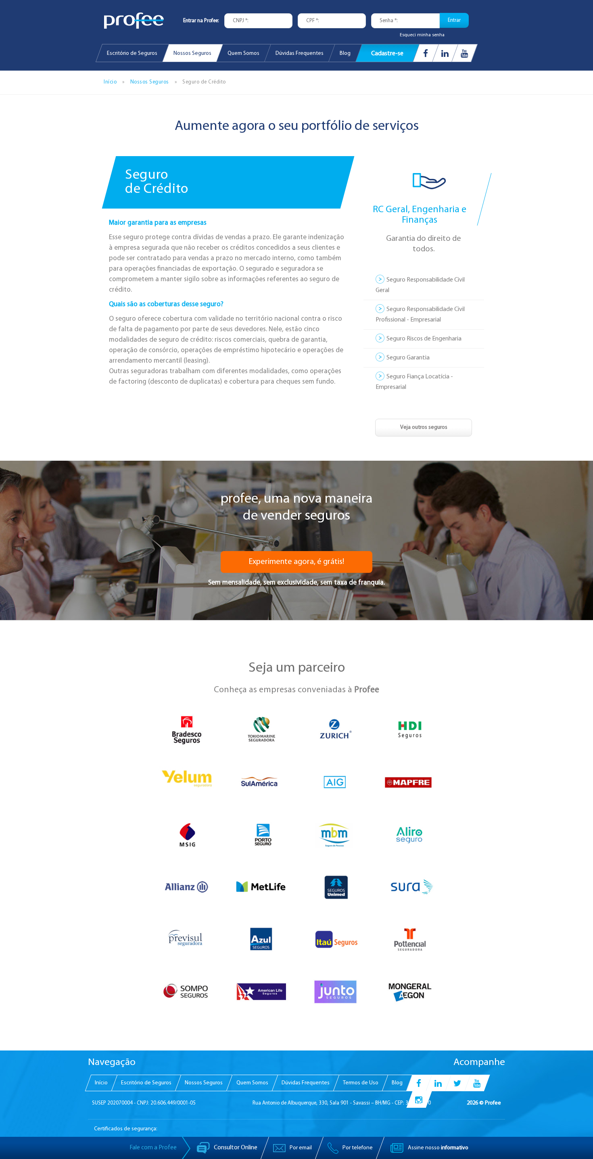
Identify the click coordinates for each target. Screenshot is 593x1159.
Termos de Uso (360, 1083)
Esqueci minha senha (422, 35)
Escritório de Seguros (132, 53)
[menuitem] (132, 53)
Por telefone (357, 1148)
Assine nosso (437, 1148)
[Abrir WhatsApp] (573, 1138)
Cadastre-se (387, 54)
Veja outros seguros (423, 427)
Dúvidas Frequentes (300, 53)
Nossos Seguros (192, 53)
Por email (300, 1148)
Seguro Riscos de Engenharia (423, 339)
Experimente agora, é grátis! (296, 562)
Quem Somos (243, 53)
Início (110, 82)
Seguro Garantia (408, 358)
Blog (345, 53)
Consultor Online (235, 1147)
